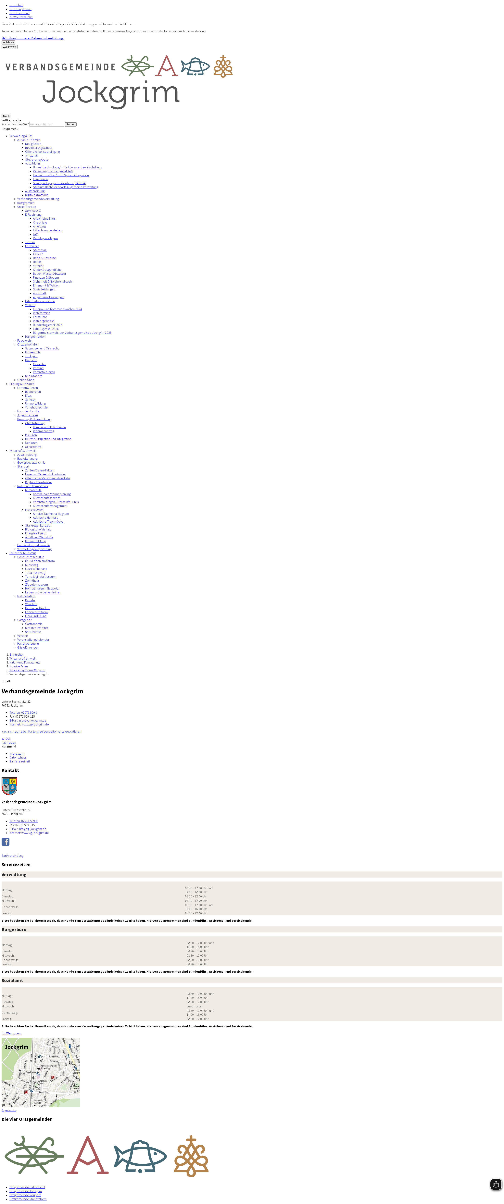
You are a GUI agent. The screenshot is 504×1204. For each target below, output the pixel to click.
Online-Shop (25, 380)
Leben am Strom (36, 612)
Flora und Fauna (35, 616)
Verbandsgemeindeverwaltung (38, 199)
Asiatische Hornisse (45, 517)
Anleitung (39, 226)
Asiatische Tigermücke (48, 521)
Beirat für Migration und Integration (48, 439)
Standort (23, 466)
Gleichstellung (34, 423)
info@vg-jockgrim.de (27, 720)
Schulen (30, 399)
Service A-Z (33, 211)
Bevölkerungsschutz (38, 148)
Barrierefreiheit (19, 761)
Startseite (16, 654)
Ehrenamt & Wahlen (46, 285)
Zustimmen (9, 46)
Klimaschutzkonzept (46, 498)
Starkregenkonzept (38, 525)
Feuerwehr (24, 340)
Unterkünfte (33, 632)
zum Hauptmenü (20, 9)
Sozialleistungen (44, 289)
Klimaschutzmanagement (50, 506)
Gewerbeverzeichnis (31, 462)
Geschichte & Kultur (30, 557)
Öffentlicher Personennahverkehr (47, 478)
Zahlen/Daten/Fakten (39, 470)
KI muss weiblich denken (49, 427)
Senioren (31, 443)
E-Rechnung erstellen (47, 230)
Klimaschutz (33, 490)
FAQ (35, 234)
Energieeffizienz (36, 533)
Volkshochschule (36, 407)
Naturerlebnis (26, 596)
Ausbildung (32, 163)
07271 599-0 (23, 712)
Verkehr (38, 266)
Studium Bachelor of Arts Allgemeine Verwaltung (65, 187)
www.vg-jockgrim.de (29, 724)
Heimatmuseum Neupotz (41, 588)
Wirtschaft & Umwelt (22, 451)
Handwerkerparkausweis (33, 545)
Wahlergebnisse (43, 321)
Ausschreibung (34, 191)
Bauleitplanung (27, 458)
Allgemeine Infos (44, 218)
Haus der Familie (28, 411)
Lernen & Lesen (27, 388)
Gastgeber (24, 620)
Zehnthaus (32, 580)
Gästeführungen (28, 647)
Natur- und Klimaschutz (32, 486)
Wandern (31, 604)
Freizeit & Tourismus (22, 553)
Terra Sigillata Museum (40, 576)
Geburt (38, 254)
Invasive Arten (34, 510)
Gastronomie (34, 624)
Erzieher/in (40, 179)
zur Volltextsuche (21, 17)
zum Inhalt (16, 5)
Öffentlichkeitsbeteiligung (42, 151)
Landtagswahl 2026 (46, 329)
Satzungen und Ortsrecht (42, 348)
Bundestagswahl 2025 (47, 325)
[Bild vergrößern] (252, 1154)
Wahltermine (41, 313)
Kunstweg (31, 565)
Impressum (16, 753)
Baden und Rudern (37, 608)
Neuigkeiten (33, 144)
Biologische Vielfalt (38, 529)
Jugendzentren (27, 415)
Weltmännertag (43, 431)
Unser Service (26, 207)
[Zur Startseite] (120, 112)
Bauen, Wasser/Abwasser (49, 273)
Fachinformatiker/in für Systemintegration (61, 175)
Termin (30, 242)
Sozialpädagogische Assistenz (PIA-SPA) (59, 183)
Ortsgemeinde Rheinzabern (28, 1199)
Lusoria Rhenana (36, 569)
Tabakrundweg (35, 573)
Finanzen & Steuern (46, 277)
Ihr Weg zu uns (12, 1033)
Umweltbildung (35, 403)
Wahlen (30, 305)
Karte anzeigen (38, 731)
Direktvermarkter (36, 628)
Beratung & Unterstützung (34, 419)
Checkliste (40, 222)
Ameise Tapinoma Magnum (51, 514)
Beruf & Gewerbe (44, 258)
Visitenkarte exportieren (65, 731)
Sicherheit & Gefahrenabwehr (53, 281)
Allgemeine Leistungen (48, 297)
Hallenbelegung (28, 643)
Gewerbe (39, 364)
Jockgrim (31, 356)
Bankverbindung (12, 855)
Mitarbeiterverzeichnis (40, 301)
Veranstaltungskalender (33, 639)
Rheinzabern (33, 376)
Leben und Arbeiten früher (42, 592)
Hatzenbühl (33, 352)
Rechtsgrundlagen (45, 238)
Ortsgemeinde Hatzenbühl (27, 1187)
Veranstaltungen (44, 372)
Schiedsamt (33, 447)
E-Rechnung (33, 214)
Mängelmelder (35, 336)
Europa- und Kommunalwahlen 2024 (57, 309)
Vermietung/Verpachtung (34, 549)
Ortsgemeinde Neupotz (25, 1195)
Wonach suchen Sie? (15, 124)
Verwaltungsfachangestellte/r (53, 171)
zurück (6, 738)
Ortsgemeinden (27, 344)
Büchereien (33, 392)
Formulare (32, 246)
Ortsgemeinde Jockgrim (25, 1191)
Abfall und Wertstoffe (39, 537)
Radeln (30, 600)
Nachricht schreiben (15, 731)
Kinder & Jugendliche (47, 270)
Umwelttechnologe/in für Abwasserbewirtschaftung (67, 167)
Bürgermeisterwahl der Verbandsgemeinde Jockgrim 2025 (72, 332)
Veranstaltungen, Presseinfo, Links (56, 502)
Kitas (28, 395)
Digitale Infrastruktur (38, 482)
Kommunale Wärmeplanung (52, 494)
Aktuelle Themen (29, 140)
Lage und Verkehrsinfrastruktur (45, 474)
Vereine (38, 368)
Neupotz (31, 360)
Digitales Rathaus (36, 195)
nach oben (9, 742)
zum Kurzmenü (19, 13)
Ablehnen (8, 42)
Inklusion (31, 435)
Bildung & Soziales (21, 384)
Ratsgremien (25, 203)
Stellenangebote (36, 159)
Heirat (37, 262)
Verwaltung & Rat (20, 136)
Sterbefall (40, 250)
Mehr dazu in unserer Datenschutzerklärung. (33, 38)
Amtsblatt (31, 155)
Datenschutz (17, 757)
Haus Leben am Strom (40, 561)
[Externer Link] (252, 842)
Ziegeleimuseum (36, 584)
